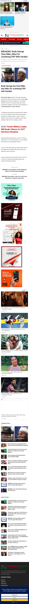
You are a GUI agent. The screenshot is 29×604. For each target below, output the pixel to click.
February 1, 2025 (16, 65)
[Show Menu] (1, 35)
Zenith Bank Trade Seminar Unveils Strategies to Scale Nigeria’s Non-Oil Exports (16, 554)
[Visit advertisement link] (14, 43)
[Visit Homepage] (14, 35)
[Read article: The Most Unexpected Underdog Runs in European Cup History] (4, 542)
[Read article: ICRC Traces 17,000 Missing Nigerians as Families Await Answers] (4, 531)
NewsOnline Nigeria (6, 65)
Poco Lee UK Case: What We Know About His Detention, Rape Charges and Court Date (17, 468)
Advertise (3, 581)
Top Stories (12, 39)
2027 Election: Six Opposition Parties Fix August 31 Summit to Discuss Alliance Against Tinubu (17, 508)
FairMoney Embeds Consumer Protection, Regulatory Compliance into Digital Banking (17, 451)
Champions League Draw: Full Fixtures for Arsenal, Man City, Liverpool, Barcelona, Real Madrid (17, 514)
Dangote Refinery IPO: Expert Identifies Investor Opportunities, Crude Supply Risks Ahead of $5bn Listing (18, 536)
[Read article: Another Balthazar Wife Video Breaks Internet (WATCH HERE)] (4, 457)
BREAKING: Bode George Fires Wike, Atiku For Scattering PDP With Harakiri (13, 439)
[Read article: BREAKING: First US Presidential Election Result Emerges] (4, 490)
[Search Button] (27, 35)
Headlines (3, 39)
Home (2, 48)
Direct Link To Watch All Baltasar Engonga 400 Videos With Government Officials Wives (18, 462)
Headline (6, 48)
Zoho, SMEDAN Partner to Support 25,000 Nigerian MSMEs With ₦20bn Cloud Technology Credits (17, 548)
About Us (3, 580)
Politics (19, 39)
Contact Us (3, 583)
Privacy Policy (4, 585)
